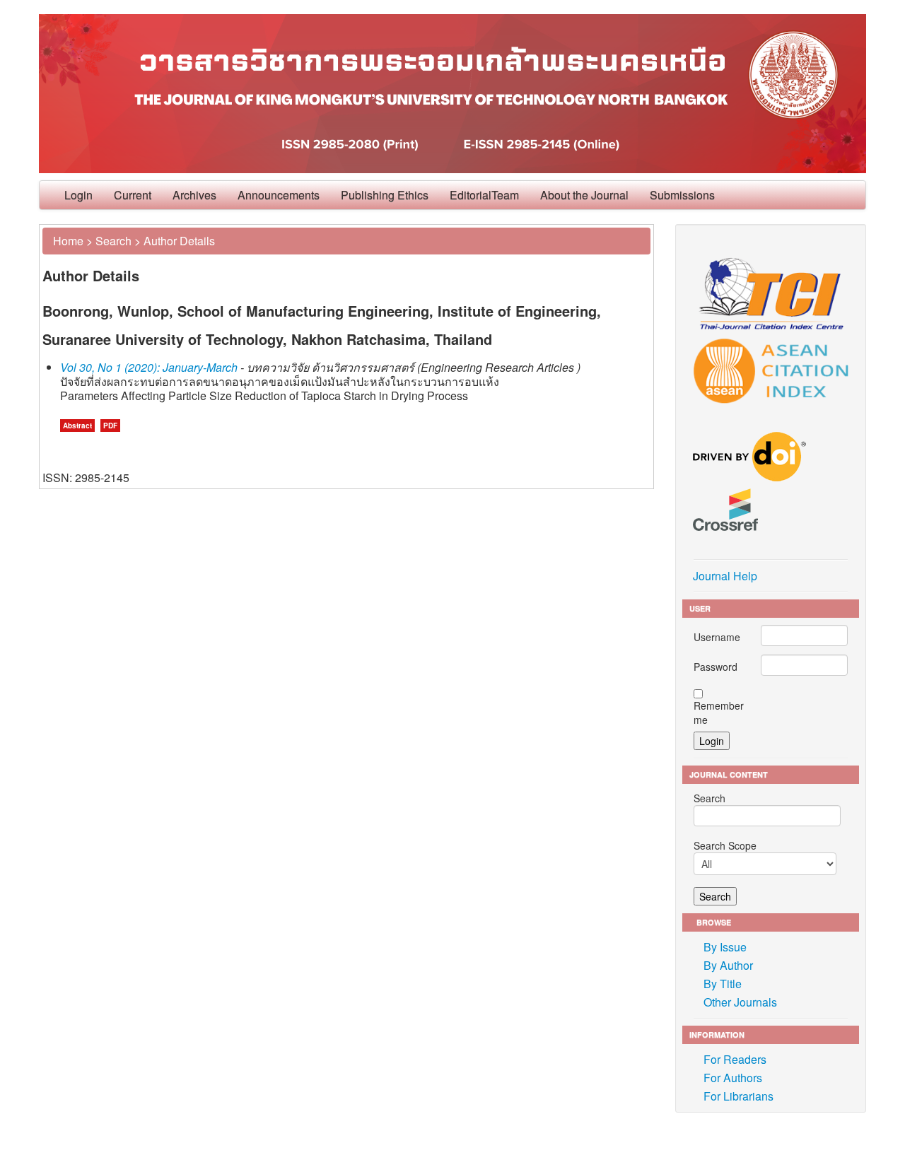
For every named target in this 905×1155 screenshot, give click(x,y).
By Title (722, 983)
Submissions (682, 195)
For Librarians (738, 1096)
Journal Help (725, 576)
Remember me (719, 712)
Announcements (279, 195)
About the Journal (584, 195)
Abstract (77, 425)
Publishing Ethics (384, 195)
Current (132, 195)
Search (113, 241)
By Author (728, 965)
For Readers (734, 1059)
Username (717, 637)
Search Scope (725, 845)
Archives (194, 195)
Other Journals (740, 1002)
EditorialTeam (484, 195)
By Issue (725, 947)
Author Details (179, 241)
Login (78, 195)
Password (715, 666)
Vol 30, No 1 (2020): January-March (149, 367)
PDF (110, 425)
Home (68, 241)
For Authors (732, 1077)
